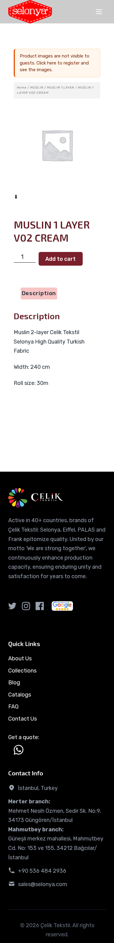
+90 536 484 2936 (42, 871)
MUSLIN (36, 87)
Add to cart (60, 259)
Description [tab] (39, 293)
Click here (46, 63)
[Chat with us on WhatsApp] (18, 750)
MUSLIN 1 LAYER (60, 87)
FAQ (13, 706)
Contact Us (22, 718)
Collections (22, 670)
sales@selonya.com (42, 884)
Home (21, 87)
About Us (20, 658)
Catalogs (19, 694)
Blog (14, 682)
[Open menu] (99, 12)
